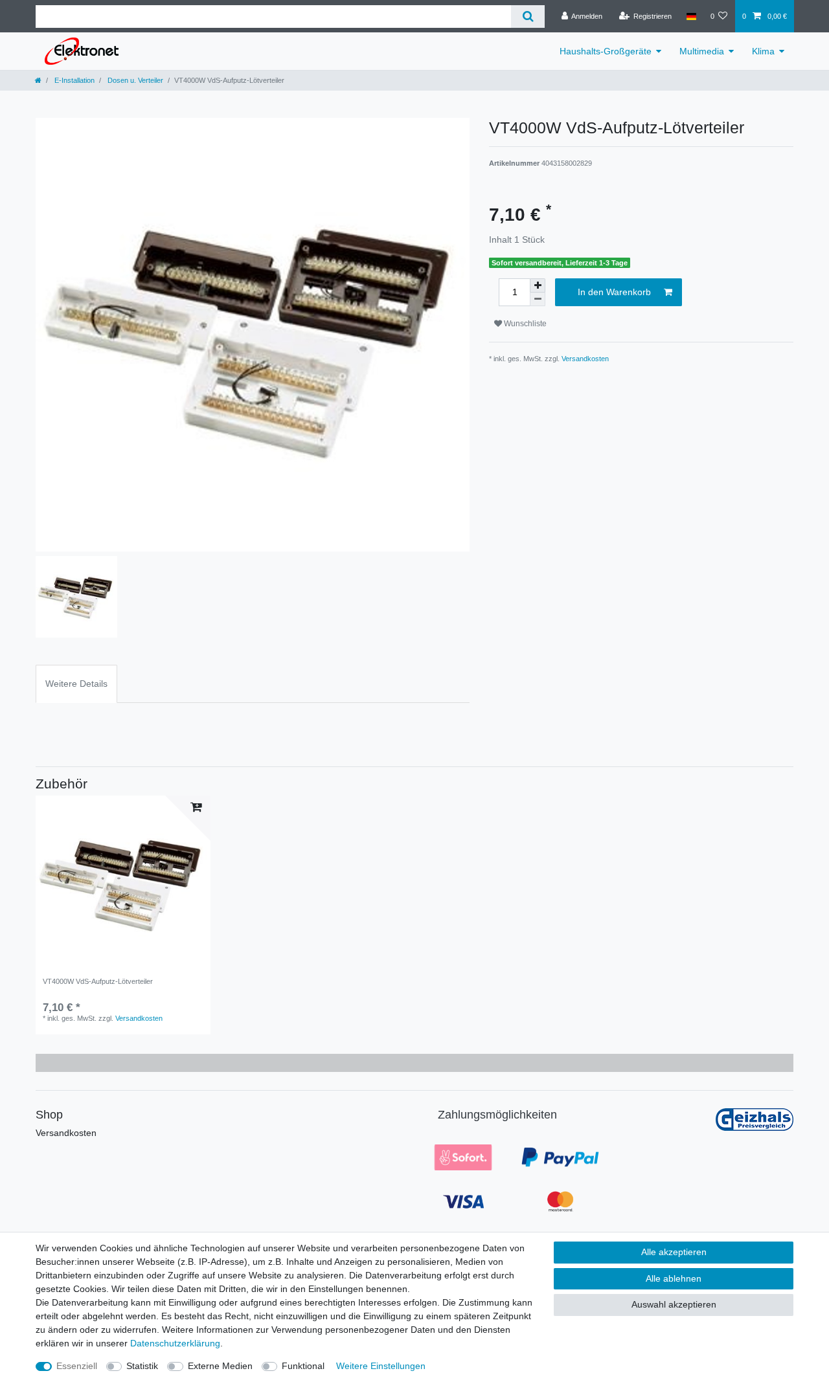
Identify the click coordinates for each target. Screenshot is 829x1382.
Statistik (142, 1366)
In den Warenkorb (614, 292)
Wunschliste (524, 323)
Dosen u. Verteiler (134, 80)
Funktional (303, 1366)
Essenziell (76, 1366)
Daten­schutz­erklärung (175, 1343)
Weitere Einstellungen (381, 1366)
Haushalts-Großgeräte (606, 51)
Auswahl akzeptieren (673, 1304)
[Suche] (527, 16)
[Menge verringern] (537, 299)
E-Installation (73, 80)
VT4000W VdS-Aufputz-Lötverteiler (98, 981)
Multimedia (701, 51)
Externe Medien (220, 1366)
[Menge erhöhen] (537, 285)
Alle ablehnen (673, 1278)
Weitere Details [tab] (76, 683)
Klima (763, 51)
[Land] (691, 16)
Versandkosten (585, 358)
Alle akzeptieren (674, 1252)
